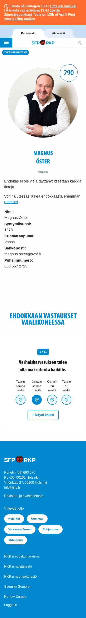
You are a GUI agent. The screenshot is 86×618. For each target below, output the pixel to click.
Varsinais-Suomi (19, 529)
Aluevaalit (58, 33)
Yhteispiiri (15, 540)
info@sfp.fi (12, 487)
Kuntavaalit (28, 33)
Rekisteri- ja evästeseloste (23, 496)
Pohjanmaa (50, 529)
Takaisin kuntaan (15, 52)
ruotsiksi (11, 202)
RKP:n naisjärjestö (18, 566)
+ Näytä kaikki (43, 415)
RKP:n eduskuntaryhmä (21, 556)
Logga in (10, 605)
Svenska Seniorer (17, 586)
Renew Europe (15, 596)
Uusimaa (37, 518)
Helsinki (14, 518)
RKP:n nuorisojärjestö (20, 576)
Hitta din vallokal (63, 6)
